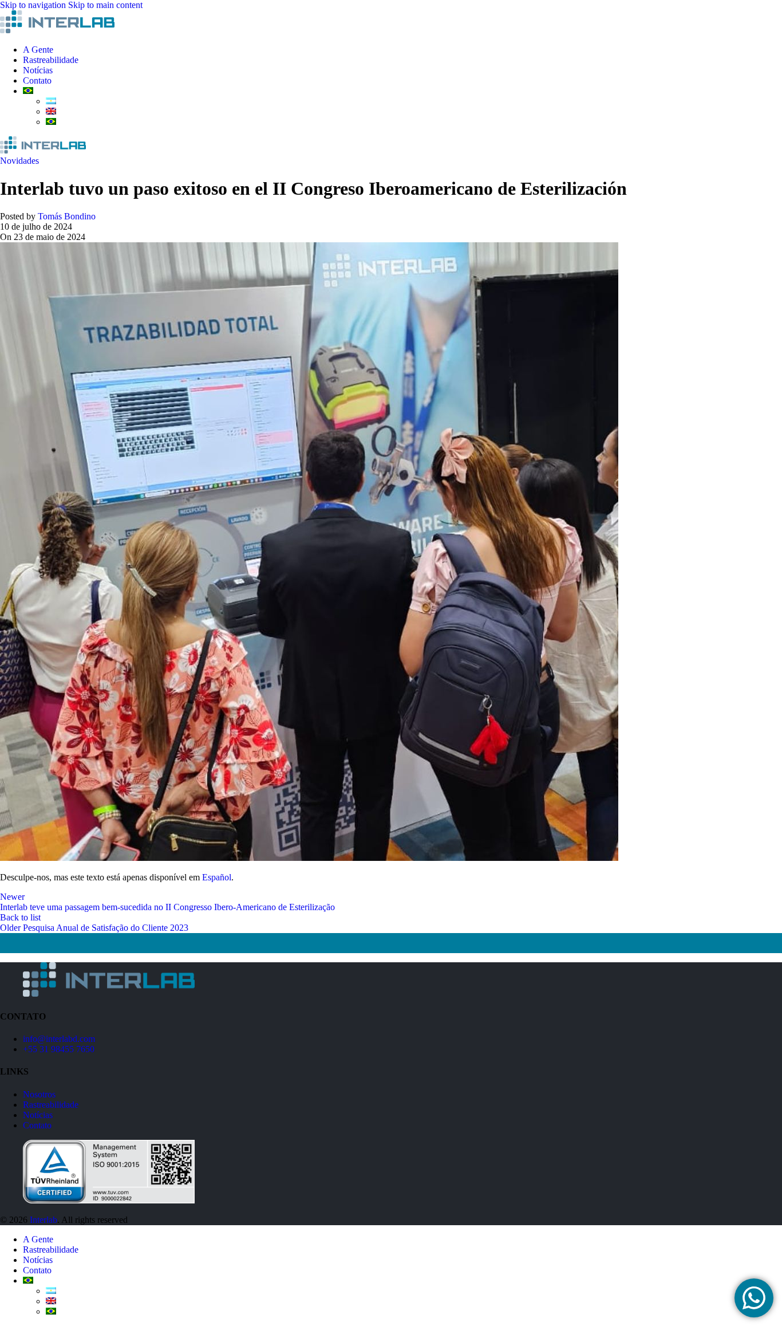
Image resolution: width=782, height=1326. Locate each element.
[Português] (28, 91)
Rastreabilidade (50, 1104)
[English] (51, 111)
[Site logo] (57, 30)
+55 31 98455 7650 (58, 1049)
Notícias (38, 1115)
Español (216, 877)
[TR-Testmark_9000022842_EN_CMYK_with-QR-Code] (109, 1200)
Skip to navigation (34, 5)
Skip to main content (105, 5)
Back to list (20, 917)
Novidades (19, 161)
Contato (37, 1125)
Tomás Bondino (67, 216)
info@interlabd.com (59, 1039)
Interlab (43, 1220)
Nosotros (39, 1094)
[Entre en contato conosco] (753, 1297)
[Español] (51, 101)
